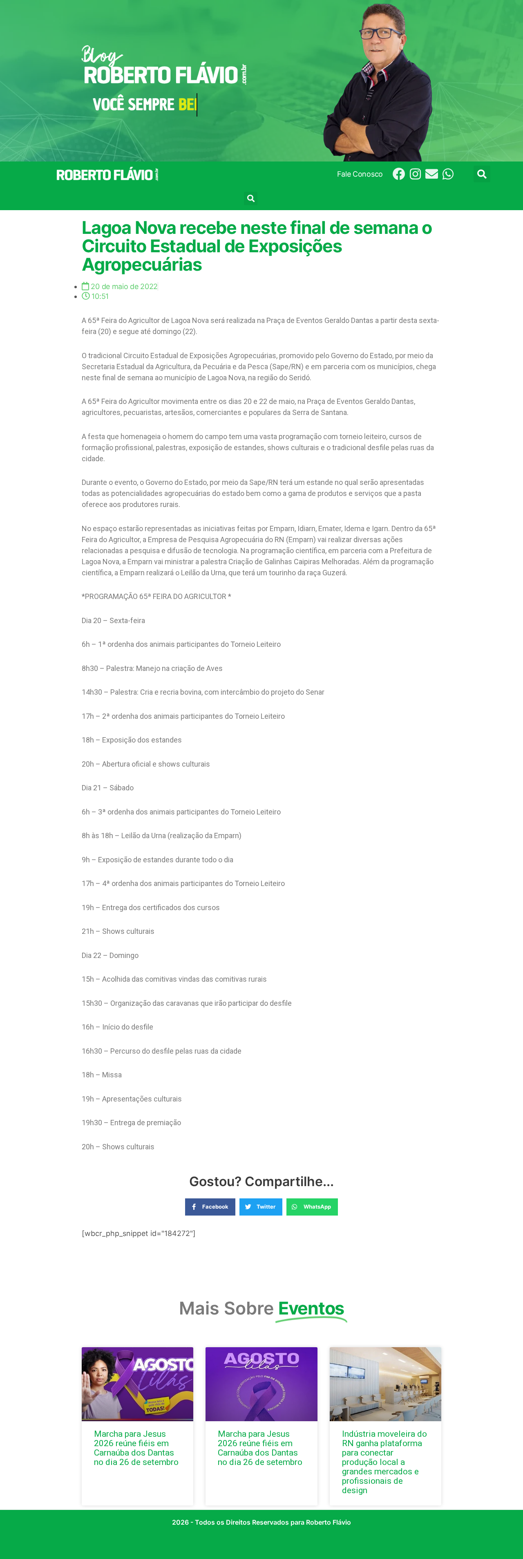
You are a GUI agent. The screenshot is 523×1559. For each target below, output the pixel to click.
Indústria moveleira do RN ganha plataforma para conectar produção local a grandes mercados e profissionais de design (384, 1462)
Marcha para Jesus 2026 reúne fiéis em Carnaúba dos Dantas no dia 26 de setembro (136, 1448)
